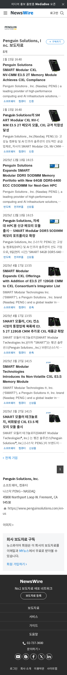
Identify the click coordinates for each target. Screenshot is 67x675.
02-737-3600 (35, 643)
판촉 (31, 307)
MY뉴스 (24, 551)
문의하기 (33, 649)
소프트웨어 (9, 101)
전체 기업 (10, 458)
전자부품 (18, 206)
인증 (31, 101)
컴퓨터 (22, 101)
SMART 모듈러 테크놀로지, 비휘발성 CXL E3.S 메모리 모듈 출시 (20, 422)
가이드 (33, 626)
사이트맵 (52, 668)
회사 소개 (25, 668)
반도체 (7, 206)
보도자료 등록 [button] (34, 595)
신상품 (30, 206)
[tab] (33, 608)
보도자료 (33, 608)
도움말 (33, 634)
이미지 (7, 525)
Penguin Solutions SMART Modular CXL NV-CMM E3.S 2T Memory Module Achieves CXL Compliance (30, 72)
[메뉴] (4, 13)
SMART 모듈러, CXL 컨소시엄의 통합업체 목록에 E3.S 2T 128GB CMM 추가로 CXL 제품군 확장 (33, 326)
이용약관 (39, 668)
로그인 (13, 668)
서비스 (33, 617)
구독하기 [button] (55, 41)
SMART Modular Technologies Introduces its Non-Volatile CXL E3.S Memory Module (32, 374)
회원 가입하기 (17, 564)
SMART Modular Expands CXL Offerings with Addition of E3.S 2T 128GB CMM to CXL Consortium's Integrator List (33, 278)
